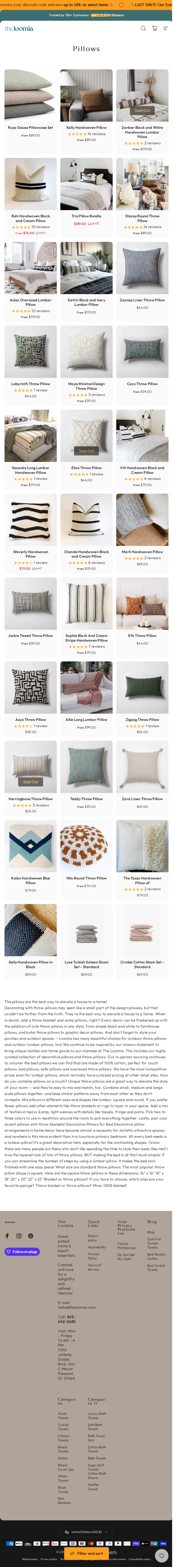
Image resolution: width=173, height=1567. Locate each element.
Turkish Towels (63, 1427)
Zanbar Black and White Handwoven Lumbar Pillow (142, 132)
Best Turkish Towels (156, 1268)
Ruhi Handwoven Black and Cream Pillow (30, 218)
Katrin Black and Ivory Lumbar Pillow (86, 302)
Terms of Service (94, 1267)
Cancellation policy (140, 1559)
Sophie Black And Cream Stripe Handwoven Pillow (86, 638)
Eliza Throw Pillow (86, 468)
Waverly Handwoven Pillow (30, 554)
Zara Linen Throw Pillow (142, 799)
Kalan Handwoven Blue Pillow (30, 880)
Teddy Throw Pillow (86, 799)
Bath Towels (97, 1458)
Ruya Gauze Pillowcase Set (30, 127)
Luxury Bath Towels (97, 1416)
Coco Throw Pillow (142, 384)
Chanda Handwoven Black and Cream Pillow (86, 554)
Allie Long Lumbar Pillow (86, 719)
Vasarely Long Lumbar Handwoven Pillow (31, 470)
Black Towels (63, 1489)
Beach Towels (63, 1449)
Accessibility (97, 1247)
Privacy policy (49, 1559)
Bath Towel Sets (96, 1438)
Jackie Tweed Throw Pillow (30, 635)
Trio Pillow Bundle (86, 216)
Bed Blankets (64, 1501)
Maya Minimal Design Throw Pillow (86, 386)
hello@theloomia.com (77, 1307)
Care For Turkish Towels (154, 1243)
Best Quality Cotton (156, 1256)
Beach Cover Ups (66, 1467)
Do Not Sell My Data (126, 1257)
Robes (63, 1458)
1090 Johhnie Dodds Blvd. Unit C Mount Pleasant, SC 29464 (66, 1364)
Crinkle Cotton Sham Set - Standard (142, 964)
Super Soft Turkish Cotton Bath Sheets (97, 1471)
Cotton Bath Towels (97, 1449)
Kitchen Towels (63, 1438)
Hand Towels (63, 1416)
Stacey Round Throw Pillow (142, 218)
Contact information (114, 1559)
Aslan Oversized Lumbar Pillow (31, 302)
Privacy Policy (94, 1256)
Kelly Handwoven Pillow (86, 127)
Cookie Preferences (127, 1246)
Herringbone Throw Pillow (30, 799)
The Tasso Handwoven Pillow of (142, 880)
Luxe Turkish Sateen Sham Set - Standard (86, 964)
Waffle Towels (93, 1487)
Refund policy (30, 1559)
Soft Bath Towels (95, 1427)
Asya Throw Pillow (30, 719)
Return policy (93, 1238)
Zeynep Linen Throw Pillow (142, 300)
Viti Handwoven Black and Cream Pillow (142, 470)
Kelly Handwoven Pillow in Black (30, 964)
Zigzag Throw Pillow (142, 719)
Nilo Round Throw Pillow (86, 878)
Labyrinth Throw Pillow (30, 384)
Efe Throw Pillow (142, 635)
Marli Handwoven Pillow (142, 552)
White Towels (63, 1478)
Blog (150, 1232)
